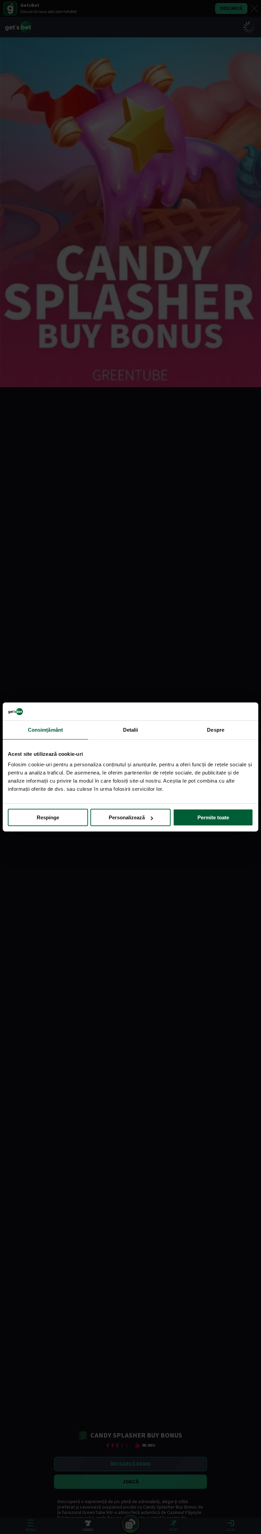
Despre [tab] (215, 729)
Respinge (48, 817)
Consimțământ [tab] (45, 729)
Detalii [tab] (130, 729)
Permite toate (213, 817)
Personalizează (127, 817)
